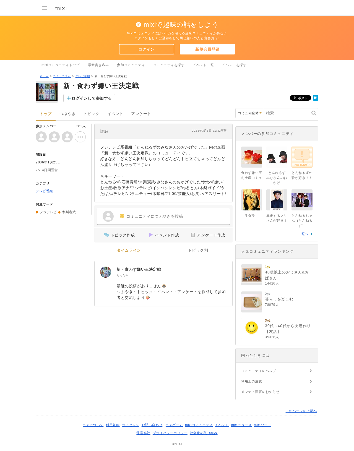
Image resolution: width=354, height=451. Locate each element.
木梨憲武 (69, 212)
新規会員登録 (207, 49)
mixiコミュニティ (199, 425)
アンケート (141, 114)
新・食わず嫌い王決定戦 (139, 269)
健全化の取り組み (204, 433)
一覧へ (303, 234)
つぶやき (67, 114)
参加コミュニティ (131, 65)
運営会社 (143, 433)
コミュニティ (62, 76)
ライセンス (130, 425)
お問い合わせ (152, 425)
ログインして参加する (92, 98)
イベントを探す (234, 65)
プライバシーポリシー (170, 433)
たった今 (122, 275)
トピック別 (198, 250)
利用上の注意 (251, 381)
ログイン (146, 49)
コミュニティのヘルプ (258, 371)
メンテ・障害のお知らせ (260, 392)
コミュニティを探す (168, 65)
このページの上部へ (301, 411)
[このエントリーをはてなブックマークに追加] (315, 99)
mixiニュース (241, 425)
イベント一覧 (203, 65)
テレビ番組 (83, 76)
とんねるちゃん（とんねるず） (302, 221)
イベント (115, 114)
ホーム (44, 76)
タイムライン (129, 250)
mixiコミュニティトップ (60, 65)
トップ (46, 114)
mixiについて (93, 425)
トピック (91, 114)
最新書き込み (98, 65)
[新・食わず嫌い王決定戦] (105, 272)
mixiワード (262, 425)
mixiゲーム (174, 425)
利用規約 (112, 425)
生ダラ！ (252, 216)
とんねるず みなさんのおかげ (276, 178)
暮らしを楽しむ (279, 299)
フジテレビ (48, 212)
